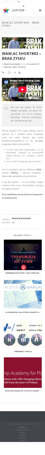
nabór (14, 67)
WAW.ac (14, 172)
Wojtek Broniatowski (12, 64)
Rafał (38, 169)
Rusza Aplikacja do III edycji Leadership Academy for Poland (23, 391)
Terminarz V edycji (23, 351)
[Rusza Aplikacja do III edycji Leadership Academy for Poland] (23, 372)
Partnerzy (22, 67)
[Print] (20, 72)
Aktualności (22, 427)
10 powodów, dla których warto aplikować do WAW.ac (23, 312)
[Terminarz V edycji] (23, 333)
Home (6, 31)
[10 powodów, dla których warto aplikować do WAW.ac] (23, 294)
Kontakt (22, 440)
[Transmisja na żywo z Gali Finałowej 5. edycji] (23, 255)
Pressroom (22, 438)
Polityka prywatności (22, 430)
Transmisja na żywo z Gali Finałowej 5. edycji (23, 273)
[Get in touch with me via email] (13, 222)
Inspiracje (14, 31)
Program (22, 432)
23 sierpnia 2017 (33, 64)
